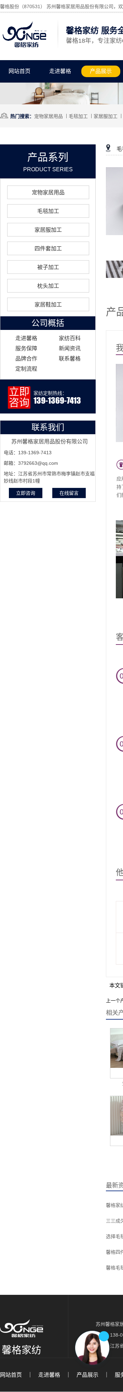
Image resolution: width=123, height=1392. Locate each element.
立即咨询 (25, 493)
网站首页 (19, 71)
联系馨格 (70, 359)
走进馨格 (60, 71)
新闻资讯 (70, 348)
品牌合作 (26, 359)
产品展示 (101, 71)
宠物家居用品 (48, 116)
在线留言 (69, 493)
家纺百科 (70, 338)
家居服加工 (106, 116)
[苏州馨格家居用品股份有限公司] (24, 47)
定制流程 (26, 369)
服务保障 (26, 348)
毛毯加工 (78, 116)
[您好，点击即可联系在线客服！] (92, 1348)
